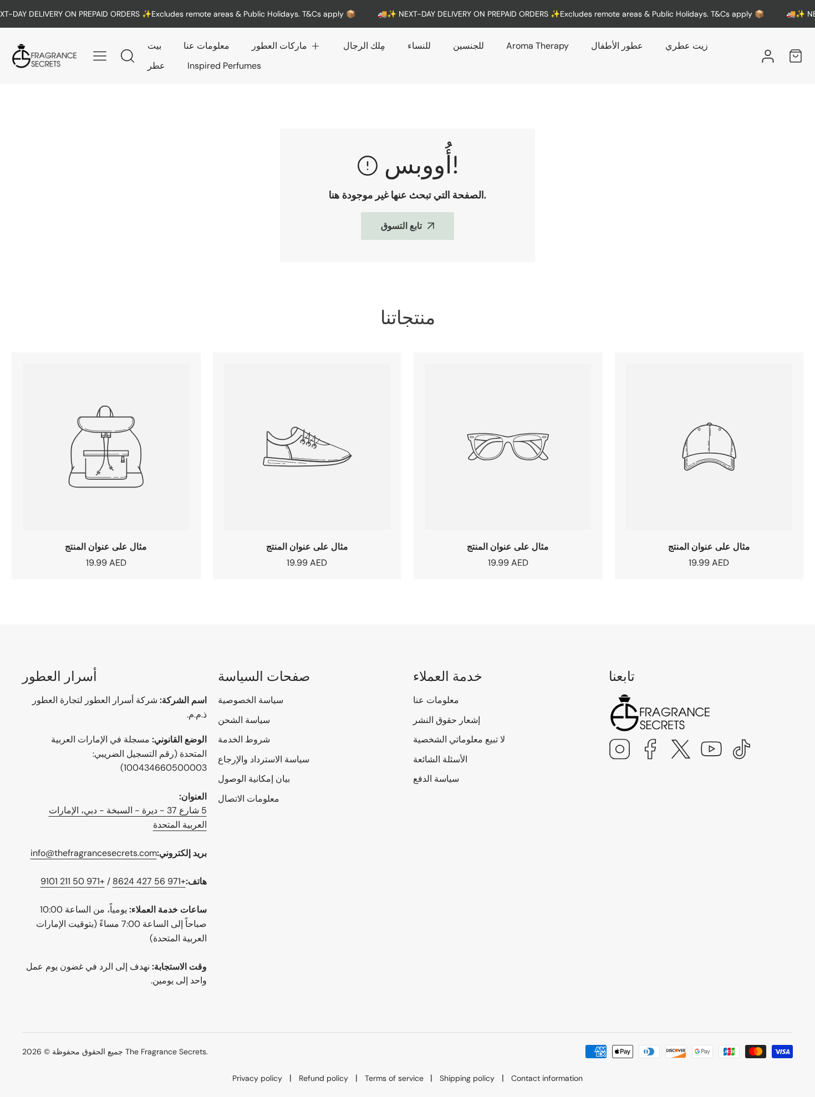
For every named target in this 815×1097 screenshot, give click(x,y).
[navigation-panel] (99, 56)
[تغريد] (681, 750)
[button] (286, 46)
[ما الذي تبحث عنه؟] (127, 56)
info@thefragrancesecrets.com (93, 853)
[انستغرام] (620, 750)
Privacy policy (257, 1078)
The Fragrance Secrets (165, 1052)
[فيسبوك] (650, 750)
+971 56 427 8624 (149, 881)
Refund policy (323, 1078)
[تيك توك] (742, 750)
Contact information (547, 1078)
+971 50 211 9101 (72, 881)
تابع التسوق (401, 226)
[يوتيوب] (711, 750)
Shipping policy (467, 1078)
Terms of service (394, 1078)
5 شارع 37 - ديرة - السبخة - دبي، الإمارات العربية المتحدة (128, 817)
